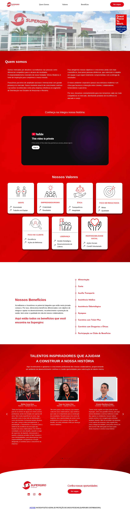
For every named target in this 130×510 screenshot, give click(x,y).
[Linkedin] (28, 494)
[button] (7, 414)
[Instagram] (34, 494)
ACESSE (32, 508)
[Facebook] (39, 494)
